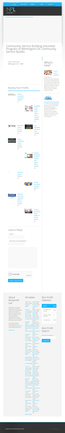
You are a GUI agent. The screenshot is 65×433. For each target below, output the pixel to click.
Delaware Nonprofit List (14, 17)
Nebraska (27, 331)
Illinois (26, 315)
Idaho (33, 314)
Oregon (27, 340)
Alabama (34, 301)
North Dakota (35, 328)
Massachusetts (35, 318)
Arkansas (27, 303)
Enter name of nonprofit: (47, 335)
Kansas (26, 317)
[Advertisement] (32, 30)
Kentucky (34, 317)
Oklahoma (34, 338)
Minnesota (27, 325)
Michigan (34, 323)
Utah (33, 349)
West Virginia (35, 354)
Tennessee (34, 346)
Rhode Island (28, 343)
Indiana (34, 315)
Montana (34, 326)
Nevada (27, 337)
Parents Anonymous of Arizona (37, 184)
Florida (34, 311)
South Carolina (35, 343)
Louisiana (27, 318)
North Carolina (28, 328)
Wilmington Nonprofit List (27, 17)
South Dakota (28, 346)
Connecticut (35, 306)
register (18, 326)
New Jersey (27, 334)
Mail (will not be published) (18, 241)
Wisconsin (34, 352)
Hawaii (33, 312)
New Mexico (35, 334)
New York (34, 337)
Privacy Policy (12, 330)
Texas (26, 349)
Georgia (27, 312)
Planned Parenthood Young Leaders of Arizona (37, 213)
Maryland (27, 322)
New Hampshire (36, 331)
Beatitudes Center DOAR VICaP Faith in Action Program (37, 111)
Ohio (26, 338)
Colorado (34, 305)
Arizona (34, 303)
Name (12, 234)
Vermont (34, 351)
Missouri (34, 325)
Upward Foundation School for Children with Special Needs (37, 158)
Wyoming (27, 357)
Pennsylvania (35, 340)
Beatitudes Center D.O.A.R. (20, 127)
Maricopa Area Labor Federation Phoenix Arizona (20, 197)
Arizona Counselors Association (21, 96)
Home (7, 17)
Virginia (27, 351)
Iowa (26, 314)
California (27, 305)
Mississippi (27, 326)
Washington (28, 352)
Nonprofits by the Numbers (51, 102)
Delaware (34, 309)
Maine (33, 322)
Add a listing (56, 429)
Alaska (26, 301)
